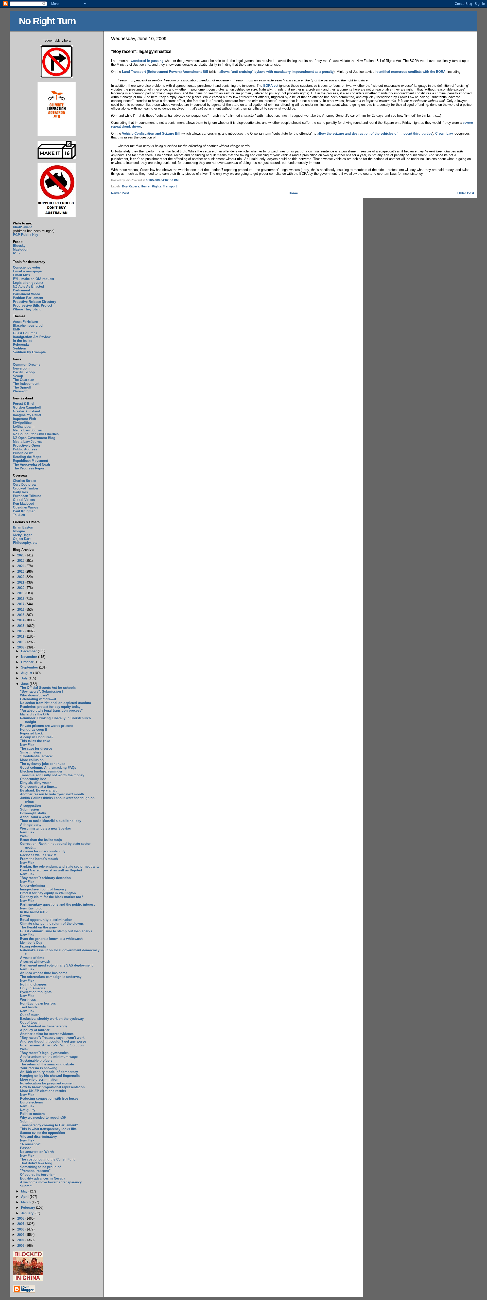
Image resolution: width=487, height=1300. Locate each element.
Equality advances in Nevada (42, 1178)
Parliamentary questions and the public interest (57, 904)
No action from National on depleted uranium (55, 703)
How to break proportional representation (52, 1087)
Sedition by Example (29, 352)
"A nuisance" (30, 1144)
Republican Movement (30, 461)
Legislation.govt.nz (28, 283)
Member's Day (31, 942)
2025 (21, 561)
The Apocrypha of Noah (31, 464)
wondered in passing (147, 61)
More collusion (32, 760)
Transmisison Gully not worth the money (52, 775)
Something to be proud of (40, 1167)
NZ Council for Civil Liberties (36, 434)
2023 (21, 571)
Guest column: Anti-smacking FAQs (48, 767)
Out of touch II (31, 1015)
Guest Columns (25, 333)
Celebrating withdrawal (38, 699)
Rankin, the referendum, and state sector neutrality (59, 866)
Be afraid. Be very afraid (39, 790)
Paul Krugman (24, 511)
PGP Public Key (25, 235)
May (24, 1191)
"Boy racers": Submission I (41, 691)
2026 (21, 555)
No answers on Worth (37, 1152)
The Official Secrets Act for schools (48, 688)
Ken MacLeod (23, 503)
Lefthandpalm (23, 426)
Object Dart (21, 539)
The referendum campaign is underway (50, 977)
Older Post (465, 193)
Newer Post (120, 193)
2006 (21, 1229)
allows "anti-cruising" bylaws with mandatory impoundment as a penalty (276, 72)
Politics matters (32, 1114)
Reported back (31, 733)
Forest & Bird (23, 404)
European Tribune (27, 496)
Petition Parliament (28, 298)
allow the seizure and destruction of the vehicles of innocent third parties (374, 133)
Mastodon (20, 249)
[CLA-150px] (57, 135)
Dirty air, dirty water (35, 783)
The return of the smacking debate (47, 1064)
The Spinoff (22, 387)
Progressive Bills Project (32, 305)
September (30, 667)
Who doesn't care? (34, 695)
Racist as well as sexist (38, 855)
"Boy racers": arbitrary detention (45, 878)
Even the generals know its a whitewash (51, 939)
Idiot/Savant (22, 227)
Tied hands (29, 1007)
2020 (21, 588)
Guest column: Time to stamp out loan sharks (56, 931)
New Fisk (27, 745)
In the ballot (22, 341)
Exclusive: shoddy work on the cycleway (52, 1019)
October (27, 662)
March (26, 1202)
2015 (21, 615)
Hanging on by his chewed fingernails (50, 1076)
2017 (21, 604)
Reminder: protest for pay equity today (50, 707)
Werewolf (20, 391)
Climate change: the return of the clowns (52, 923)
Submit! (26, 1121)
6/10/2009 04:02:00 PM (162, 180)
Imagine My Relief (27, 415)
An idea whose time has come (43, 973)
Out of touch (30, 1022)
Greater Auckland (26, 411)
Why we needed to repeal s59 (43, 1117)
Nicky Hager (22, 535)
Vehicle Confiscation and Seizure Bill (151, 133)
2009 (21, 647)
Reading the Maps (27, 457)
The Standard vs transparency (43, 1026)
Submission (29, 809)
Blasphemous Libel (28, 325)
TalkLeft (19, 515)
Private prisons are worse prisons (46, 726)
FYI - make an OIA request (33, 279)
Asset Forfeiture (25, 322)
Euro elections (31, 1102)
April (25, 1197)
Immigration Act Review (31, 337)
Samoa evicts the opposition (42, 1133)
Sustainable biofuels (36, 1060)
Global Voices (24, 500)
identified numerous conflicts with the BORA (410, 72)
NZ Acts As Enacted (28, 286)
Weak (24, 836)
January (27, 1213)
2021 (21, 582)
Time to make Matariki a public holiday (50, 821)
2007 (21, 1224)
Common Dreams (26, 364)
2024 (21, 566)
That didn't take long (36, 1163)
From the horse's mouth (39, 859)
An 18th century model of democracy (49, 1072)
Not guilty (27, 1110)
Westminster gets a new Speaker (45, 828)
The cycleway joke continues (42, 764)
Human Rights (151, 186)
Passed (25, 1148)
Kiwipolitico (22, 423)
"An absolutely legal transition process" (51, 710)
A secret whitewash (35, 961)
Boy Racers (130, 186)
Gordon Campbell (27, 407)
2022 (21, 577)
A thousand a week (35, 817)
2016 (21, 609)
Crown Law (444, 133)
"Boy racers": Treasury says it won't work (52, 1038)
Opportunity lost (33, 779)
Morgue (19, 531)
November (29, 657)
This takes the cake (35, 741)
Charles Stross (24, 481)
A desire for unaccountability (42, 851)
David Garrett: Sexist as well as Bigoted (51, 870)
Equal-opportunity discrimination (46, 920)
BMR (16, 329)
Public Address (25, 449)
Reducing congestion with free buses (49, 1098)
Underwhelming (32, 885)
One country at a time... (38, 786)
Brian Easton (23, 527)
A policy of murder (34, 1030)
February (28, 1207)
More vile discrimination (39, 1079)
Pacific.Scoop (24, 372)
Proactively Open (26, 445)
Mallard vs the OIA (34, 714)
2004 (21, 1240)
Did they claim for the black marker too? (51, 897)
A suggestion (30, 805)
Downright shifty (33, 813)
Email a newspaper (28, 271)
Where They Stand (27, 309)
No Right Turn (47, 20)
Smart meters (30, 752)
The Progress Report (29, 468)
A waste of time (32, 958)
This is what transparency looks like (48, 1129)
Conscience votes (27, 267)
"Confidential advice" (36, 756)
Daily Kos (20, 492)
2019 (21, 593)
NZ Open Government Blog (34, 438)
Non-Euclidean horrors (38, 1003)
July (25, 678)
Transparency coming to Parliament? (49, 1125)
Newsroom (21, 368)
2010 (21, 642)
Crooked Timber (25, 488)
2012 (21, 631)
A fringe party (30, 825)
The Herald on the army (38, 927)
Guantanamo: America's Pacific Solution (52, 1045)
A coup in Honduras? (37, 737)
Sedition (19, 348)
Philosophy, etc (25, 542)
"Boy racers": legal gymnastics (141, 51)
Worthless (28, 1000)
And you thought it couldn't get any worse (53, 1041)
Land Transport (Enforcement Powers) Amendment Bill (165, 72)
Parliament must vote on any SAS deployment (56, 965)
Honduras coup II (33, 729)
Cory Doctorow (24, 484)
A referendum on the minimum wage (49, 1057)
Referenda (21, 344)
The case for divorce (36, 748)
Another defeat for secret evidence (47, 1034)
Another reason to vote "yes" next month (52, 794)
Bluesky (19, 246)
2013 (21, 626)
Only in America (32, 988)
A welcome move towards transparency (51, 1182)
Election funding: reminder (41, 771)
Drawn (25, 916)
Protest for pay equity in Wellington (48, 893)
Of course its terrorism (38, 1174)
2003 (21, 1246)
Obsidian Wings (25, 507)
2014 (21, 620)
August (27, 673)
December (29, 651)
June (25, 684)
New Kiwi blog (31, 908)
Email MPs (21, 275)
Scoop (18, 376)
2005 (21, 1235)
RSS (16, 253)
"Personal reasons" (35, 1171)
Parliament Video (26, 294)
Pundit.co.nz (23, 453)
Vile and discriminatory (38, 1136)
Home (293, 193)
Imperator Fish (24, 419)
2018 (21, 599)
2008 (21, 1218)
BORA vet (270, 85)
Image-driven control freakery (43, 889)
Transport (170, 186)
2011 (21, 636)
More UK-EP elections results (43, 1091)
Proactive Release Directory (34, 302)
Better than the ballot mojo (41, 840)
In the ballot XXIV (34, 912)
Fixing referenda (33, 946)
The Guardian (23, 380)
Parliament (21, 290)
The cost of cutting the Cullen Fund (48, 1159)
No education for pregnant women (47, 1083)
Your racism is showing (38, 1068)
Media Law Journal (28, 430)
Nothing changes (33, 984)
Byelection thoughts (35, 992)
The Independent (26, 383)
